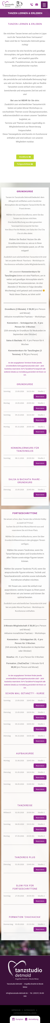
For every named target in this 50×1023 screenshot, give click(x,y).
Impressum (16, 1010)
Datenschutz (29, 1010)
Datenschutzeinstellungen (25, 1013)
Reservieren (40, 396)
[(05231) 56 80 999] (32, 4)
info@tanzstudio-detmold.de (17, 993)
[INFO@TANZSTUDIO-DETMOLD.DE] (36, 4)
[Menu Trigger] (44, 4)
